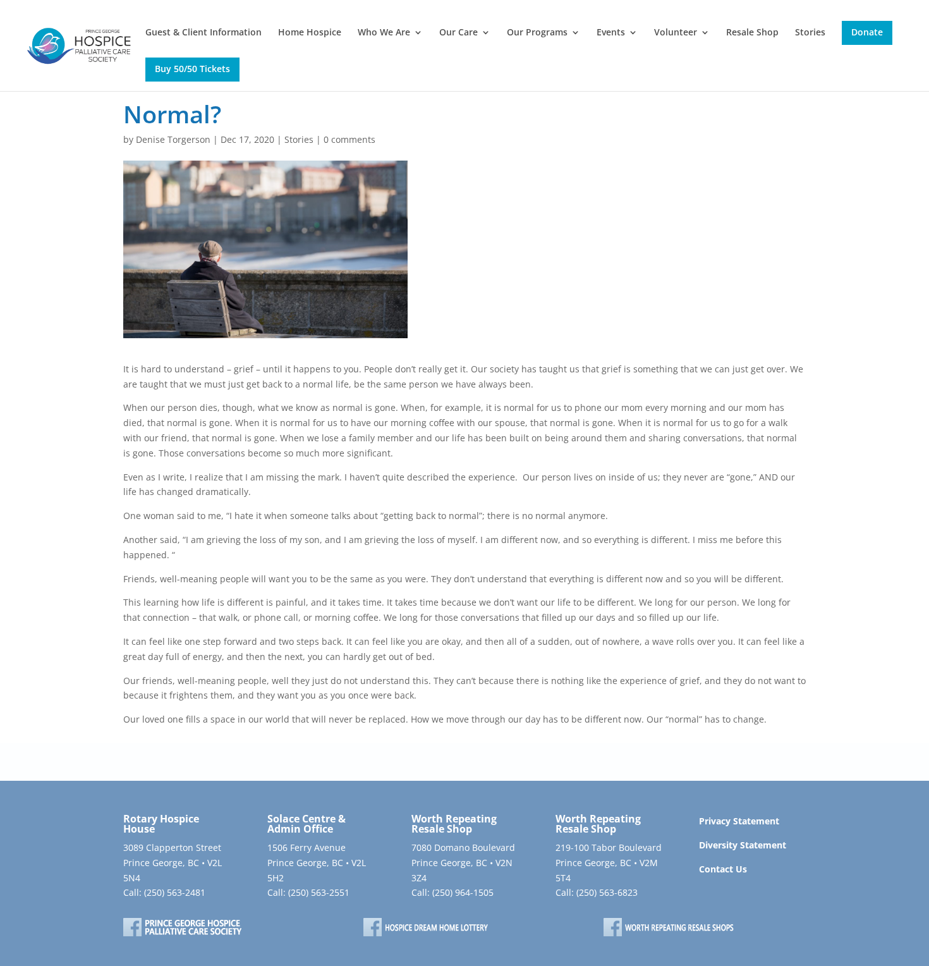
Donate (867, 32)
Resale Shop (752, 33)
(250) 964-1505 (463, 892)
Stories (810, 33)
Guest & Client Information (203, 33)
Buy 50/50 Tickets (192, 69)
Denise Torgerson (173, 139)
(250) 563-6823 (607, 892)
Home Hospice (309, 33)
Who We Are (384, 33)
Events (611, 33)
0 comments (349, 139)
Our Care (458, 33)
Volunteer (675, 33)
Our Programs (537, 33)
